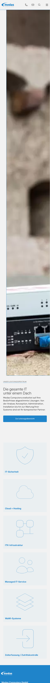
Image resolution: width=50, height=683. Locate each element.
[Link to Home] (7, 674)
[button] (26, 4)
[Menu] (46, 4)
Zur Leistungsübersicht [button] (25, 419)
